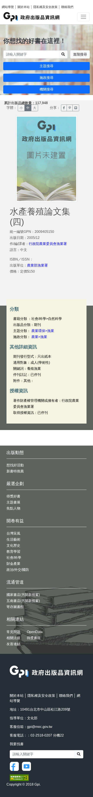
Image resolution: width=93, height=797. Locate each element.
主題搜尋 (46, 66)
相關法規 (13, 638)
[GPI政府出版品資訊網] (31, 16)
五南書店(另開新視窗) (23, 601)
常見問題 (13, 632)
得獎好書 (13, 496)
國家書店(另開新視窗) (23, 595)
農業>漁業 (39, 337)
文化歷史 (13, 545)
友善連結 (13, 644)
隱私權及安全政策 (45, 7)
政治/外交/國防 (17, 570)
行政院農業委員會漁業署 (48, 244)
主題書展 (13, 502)
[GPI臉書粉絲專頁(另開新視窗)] (15, 766)
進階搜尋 (80, 54)
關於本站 (24, 7)
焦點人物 (13, 508)
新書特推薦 (15, 471)
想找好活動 (15, 465)
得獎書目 (34, 638)
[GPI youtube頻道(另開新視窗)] (27, 766)
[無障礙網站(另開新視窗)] (19, 777)
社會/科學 (13, 557)
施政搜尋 (46, 77)
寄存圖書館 (15, 607)
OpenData (35, 632)
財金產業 (13, 563)
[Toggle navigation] (83, 17)
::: (11, 663)
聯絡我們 (67, 7)
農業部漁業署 (37, 265)
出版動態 (15, 452)
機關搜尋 (46, 89)
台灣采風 (13, 533)
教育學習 (13, 551)
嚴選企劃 (15, 483)
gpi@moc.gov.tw (39, 727)
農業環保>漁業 (42, 331)
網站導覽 (8, 7)
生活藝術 (13, 539)
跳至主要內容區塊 (12, 2)
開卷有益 (15, 520)
